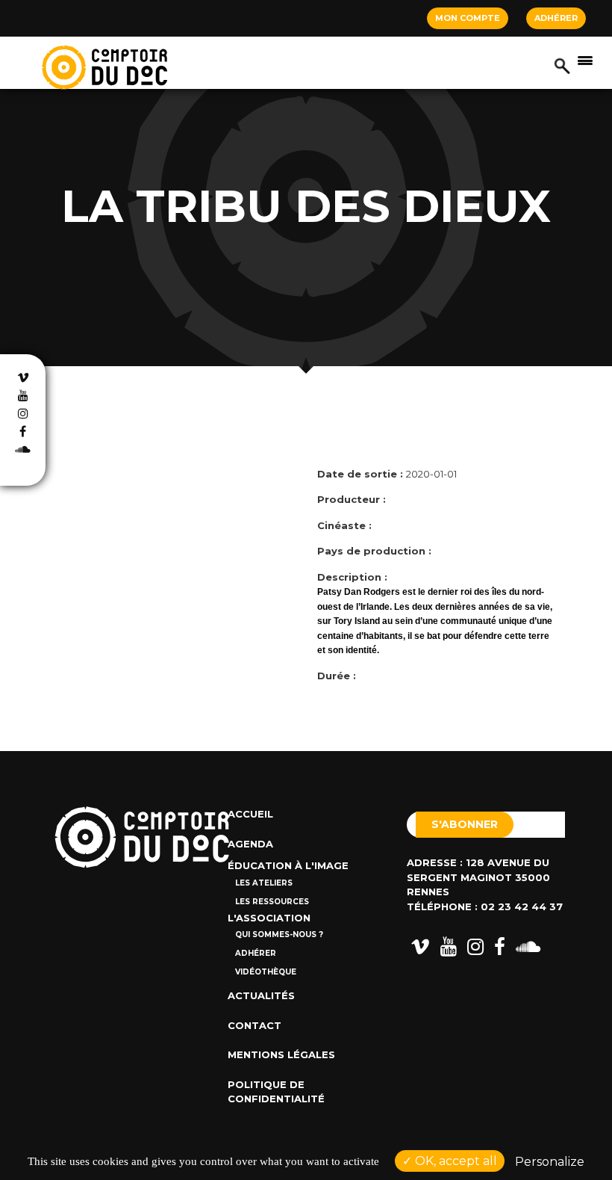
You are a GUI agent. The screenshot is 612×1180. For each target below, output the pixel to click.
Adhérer (556, 18)
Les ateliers (264, 883)
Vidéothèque (265, 972)
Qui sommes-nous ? (279, 934)
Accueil (250, 814)
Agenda (250, 844)
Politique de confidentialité (276, 1091)
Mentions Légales (281, 1054)
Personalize (549, 1162)
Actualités (261, 995)
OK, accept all (454, 1161)
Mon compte (467, 18)
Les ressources (272, 901)
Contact (254, 1025)
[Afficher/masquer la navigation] (585, 60)
